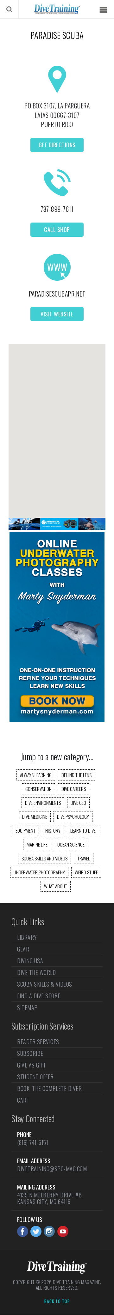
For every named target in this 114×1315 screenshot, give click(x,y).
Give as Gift (31, 1065)
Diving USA (30, 961)
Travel (83, 858)
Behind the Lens (76, 774)
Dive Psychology (73, 816)
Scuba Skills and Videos (44, 858)
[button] (57, 425)
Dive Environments (43, 802)
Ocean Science (71, 844)
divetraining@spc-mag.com (52, 1169)
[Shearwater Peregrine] (57, 527)
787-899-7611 (57, 209)
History (52, 830)
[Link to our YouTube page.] (62, 1231)
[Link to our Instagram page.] (49, 1231)
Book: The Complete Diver (49, 1088)
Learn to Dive (83, 830)
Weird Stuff (86, 872)
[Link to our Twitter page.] (35, 1231)
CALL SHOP (57, 229)
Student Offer (35, 1077)
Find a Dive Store (38, 996)
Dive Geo (78, 802)
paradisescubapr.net (57, 293)
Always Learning (36, 774)
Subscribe (30, 1053)
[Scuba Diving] (56, 9)
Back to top (57, 1301)
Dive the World (36, 972)
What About (55, 886)
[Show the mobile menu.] (103, 9)
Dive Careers (73, 788)
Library (27, 937)
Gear (23, 949)
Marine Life (37, 844)
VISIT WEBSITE (57, 314)
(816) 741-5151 (32, 1142)
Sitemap (27, 1007)
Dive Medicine (34, 816)
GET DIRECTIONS (57, 145)
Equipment (25, 830)
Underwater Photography (39, 872)
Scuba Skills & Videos (44, 984)
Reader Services (38, 1042)
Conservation (38, 788)
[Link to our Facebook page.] (22, 1231)
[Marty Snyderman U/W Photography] (57, 719)
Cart (23, 1100)
